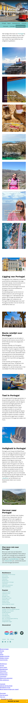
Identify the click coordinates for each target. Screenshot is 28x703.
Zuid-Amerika (4, 660)
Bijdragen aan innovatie (8, 611)
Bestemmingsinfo (20, 26)
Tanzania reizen (6, 602)
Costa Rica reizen (6, 592)
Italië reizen (5, 595)
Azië (1, 652)
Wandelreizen (5, 577)
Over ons (2, 697)
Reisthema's (3, 664)
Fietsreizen (4, 579)
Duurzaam (5, 26)
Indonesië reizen (6, 593)
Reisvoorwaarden (6, 620)
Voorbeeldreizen (16, 23)
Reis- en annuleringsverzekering (10, 618)
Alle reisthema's (4, 680)
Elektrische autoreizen (7, 585)
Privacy (12, 639)
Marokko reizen (6, 596)
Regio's (9, 23)
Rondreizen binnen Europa (8, 574)
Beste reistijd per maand (8, 604)
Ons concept (5, 614)
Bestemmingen (4, 649)
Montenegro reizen (6, 598)
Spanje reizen (5, 601)
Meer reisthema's (6, 586)
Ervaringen (12, 26)
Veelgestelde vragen (7, 621)
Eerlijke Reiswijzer (6, 612)
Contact (4, 639)
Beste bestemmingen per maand (9, 689)
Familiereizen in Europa (8, 582)
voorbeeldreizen (14, 559)
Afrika (1, 654)
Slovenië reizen (5, 599)
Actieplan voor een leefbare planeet (10, 609)
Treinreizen (5, 583)
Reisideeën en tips (5, 687)
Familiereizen (4, 674)
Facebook (2, 641)
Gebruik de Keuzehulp (6, 686)
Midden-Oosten (4, 658)
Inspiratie (24, 23)
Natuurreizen (3, 673)
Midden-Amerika (4, 656)
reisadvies (5, 478)
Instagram (7, 641)
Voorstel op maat (13, 701)
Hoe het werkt (4, 695)
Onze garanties (5, 615)
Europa (2, 651)
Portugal (4, 23)
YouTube (5, 641)
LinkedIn (10, 641)
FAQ (8, 639)
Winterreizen (5, 580)
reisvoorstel (8, 561)
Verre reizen (5, 576)
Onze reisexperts (6, 617)
